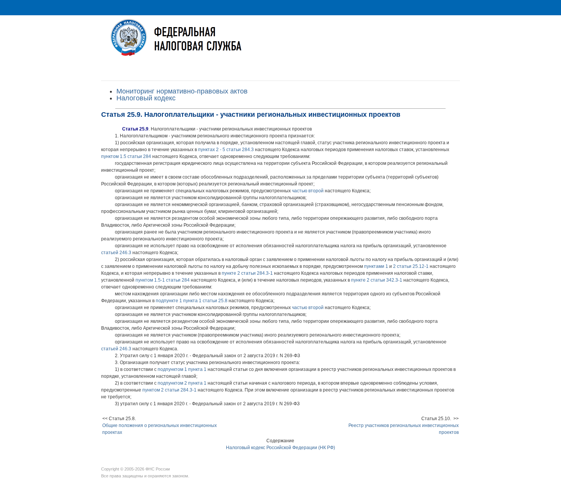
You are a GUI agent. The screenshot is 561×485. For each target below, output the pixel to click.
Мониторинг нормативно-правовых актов (182, 91)
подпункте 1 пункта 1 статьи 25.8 (191, 300)
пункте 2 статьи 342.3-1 (376, 280)
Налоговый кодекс (146, 98)
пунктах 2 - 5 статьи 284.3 (226, 149)
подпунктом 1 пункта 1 (182, 369)
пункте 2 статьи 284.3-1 (247, 273)
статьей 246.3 (116, 252)
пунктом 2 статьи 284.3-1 (169, 390)
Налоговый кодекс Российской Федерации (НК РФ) (280, 447)
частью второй (308, 190)
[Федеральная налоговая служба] (280, 43)
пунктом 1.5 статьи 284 (126, 156)
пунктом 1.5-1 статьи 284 (162, 280)
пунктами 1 (376, 266)
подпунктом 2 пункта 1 (182, 383)
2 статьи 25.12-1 (411, 266)
